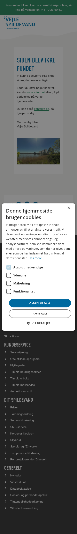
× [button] (68, 208)
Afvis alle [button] (40, 313)
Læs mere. (36, 258)
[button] (39, 323)
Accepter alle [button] (39, 303)
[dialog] (38, 267)
